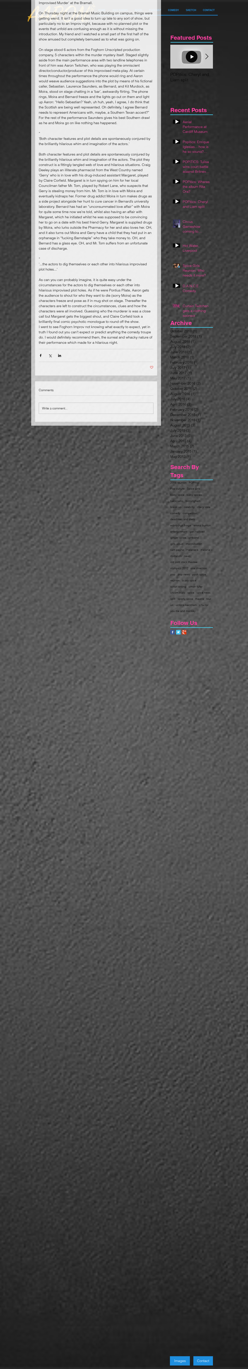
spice (190, 592)
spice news (203, 592)
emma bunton (202, 525)
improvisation (194, 544)
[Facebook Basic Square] (172, 632)
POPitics (194, 482)
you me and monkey (182, 611)
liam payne (177, 550)
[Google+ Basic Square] (184, 632)
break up (176, 507)
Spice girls (193, 488)
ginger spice (178, 537)
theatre (199, 599)
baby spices (194, 495)
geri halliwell (197, 531)
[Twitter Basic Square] (178, 632)
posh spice (199, 574)
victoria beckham (186, 605)
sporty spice (185, 599)
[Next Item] (206, 57)
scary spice (189, 580)
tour (208, 599)
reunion (175, 580)
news (187, 556)
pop (172, 574)
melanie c (207, 550)
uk (171, 605)
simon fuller (196, 586)
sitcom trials (177, 592)
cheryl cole (203, 507)
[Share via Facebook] (40, 355)
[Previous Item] (176, 57)
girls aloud (176, 544)
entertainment (178, 531)
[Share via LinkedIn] (59, 355)
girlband (193, 537)
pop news (184, 574)
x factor (203, 605)
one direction (199, 568)
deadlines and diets (182, 519)
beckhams (176, 501)
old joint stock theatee (183, 562)
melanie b (192, 550)
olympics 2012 (179, 568)
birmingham (193, 501)
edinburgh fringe (180, 525)
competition (190, 513)
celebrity (189, 507)
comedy (175, 513)
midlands (176, 556)
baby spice (177, 495)
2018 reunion (178, 482)
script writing (178, 586)
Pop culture (177, 488)
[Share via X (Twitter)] (50, 355)
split (172, 599)
